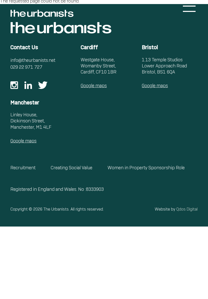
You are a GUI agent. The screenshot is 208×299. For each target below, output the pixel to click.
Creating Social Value (71, 168)
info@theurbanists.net (32, 60)
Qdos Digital (187, 209)
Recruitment (23, 168)
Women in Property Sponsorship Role (146, 168)
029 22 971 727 (26, 67)
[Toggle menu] (189, 9)
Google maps (94, 85)
